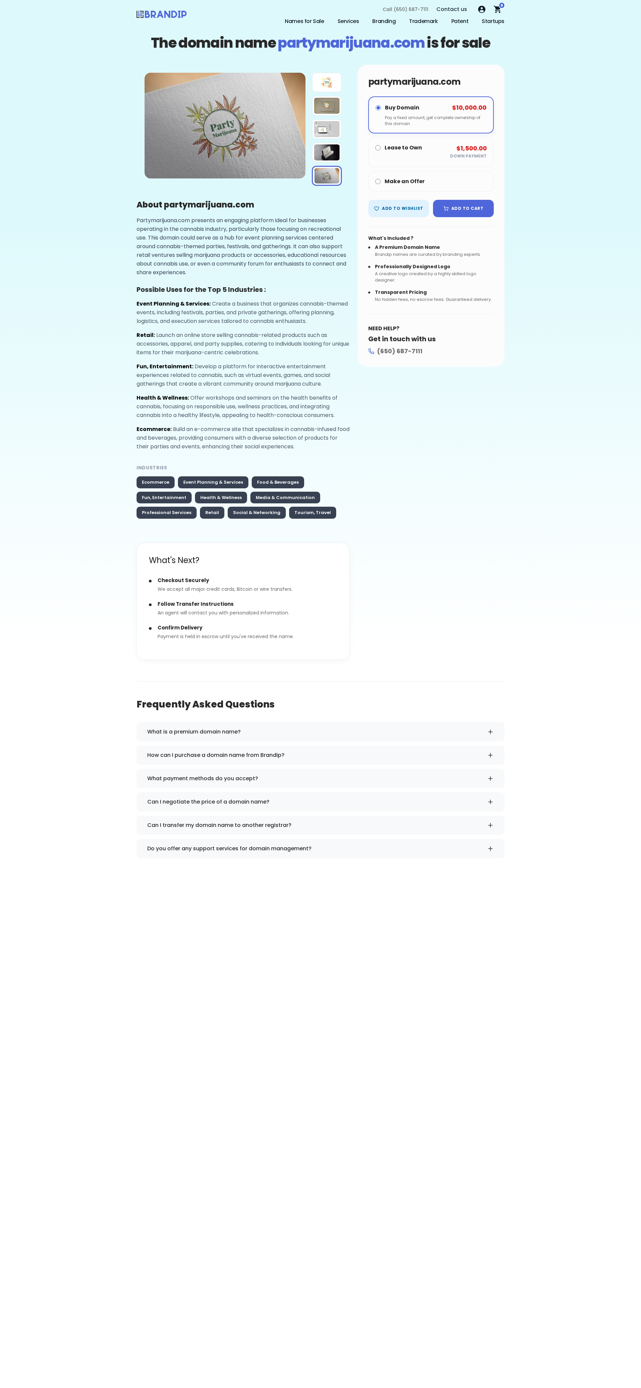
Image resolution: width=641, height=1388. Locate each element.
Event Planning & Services (213, 482)
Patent (460, 21)
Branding (384, 21)
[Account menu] (481, 9)
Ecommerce (155, 482)
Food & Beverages (278, 482)
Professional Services (166, 512)
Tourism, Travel (312, 512)
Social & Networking (256, 512)
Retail (212, 512)
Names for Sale (304, 21)
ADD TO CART (467, 208)
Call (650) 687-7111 (405, 9)
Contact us (451, 9)
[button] (327, 82)
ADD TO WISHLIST (402, 208)
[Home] (162, 16)
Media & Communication (285, 497)
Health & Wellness (221, 497)
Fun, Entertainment (164, 497)
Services (348, 21)
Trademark (423, 21)
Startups (493, 21)
